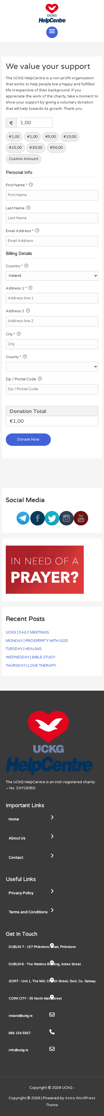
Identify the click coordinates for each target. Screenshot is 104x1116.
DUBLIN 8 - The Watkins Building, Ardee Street (45, 964)
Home (14, 819)
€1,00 (14, 136)
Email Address (20, 231)
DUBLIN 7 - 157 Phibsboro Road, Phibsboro (42, 947)
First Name (16, 185)
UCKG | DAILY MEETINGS (27, 632)
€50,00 (56, 147)
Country (14, 266)
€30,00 (35, 147)
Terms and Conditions (28, 912)
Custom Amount (23, 159)
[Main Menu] (51, 32)
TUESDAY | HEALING (24, 649)
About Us (17, 838)
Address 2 (15, 311)
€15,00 (15, 147)
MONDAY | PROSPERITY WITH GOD (37, 640)
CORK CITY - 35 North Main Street (35, 998)
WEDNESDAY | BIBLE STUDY (30, 657)
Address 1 (16, 288)
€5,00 (50, 136)
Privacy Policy (21, 893)
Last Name (15, 208)
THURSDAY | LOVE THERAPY (31, 665)
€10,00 (70, 136)
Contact (16, 857)
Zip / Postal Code (21, 379)
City (10, 334)
